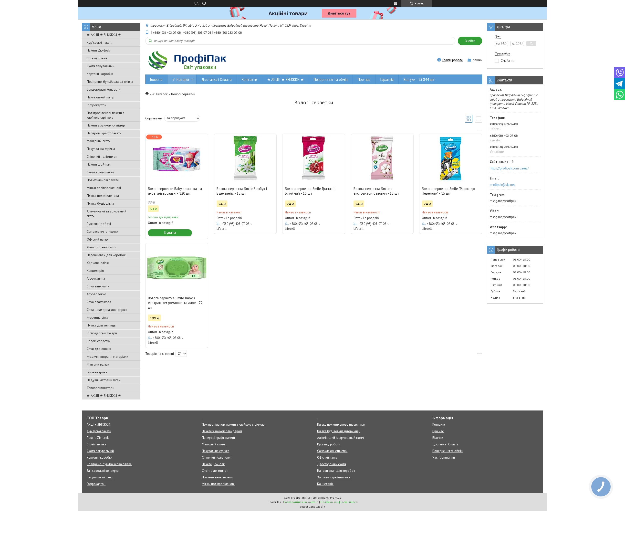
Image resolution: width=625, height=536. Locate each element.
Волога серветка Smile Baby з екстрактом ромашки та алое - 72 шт (175, 303)
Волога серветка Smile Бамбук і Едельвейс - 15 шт (242, 191)
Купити (170, 232)
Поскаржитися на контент (300, 502)
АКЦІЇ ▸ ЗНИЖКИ (98, 424)
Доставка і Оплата (216, 79)
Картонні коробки (100, 74)
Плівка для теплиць (101, 325)
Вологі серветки (99, 341)
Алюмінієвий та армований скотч (106, 213)
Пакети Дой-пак (98, 164)
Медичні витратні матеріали (107, 356)
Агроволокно (96, 294)
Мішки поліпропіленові (104, 188)
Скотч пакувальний (100, 66)
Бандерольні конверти (103, 89)
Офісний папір (97, 239)
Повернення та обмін (331, 79)
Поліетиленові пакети (103, 180)
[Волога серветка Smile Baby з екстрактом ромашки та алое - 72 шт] (177, 267)
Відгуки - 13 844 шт (419, 79)
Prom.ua (335, 497)
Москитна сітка (97, 317)
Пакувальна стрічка (101, 149)
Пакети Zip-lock (98, 50)
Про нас (364, 79)
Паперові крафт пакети (104, 133)
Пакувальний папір (100, 97)
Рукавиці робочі (99, 223)
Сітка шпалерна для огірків (107, 309)
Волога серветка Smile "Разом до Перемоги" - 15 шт (448, 191)
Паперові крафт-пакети (218, 438)
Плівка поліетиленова (103, 195)
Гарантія (387, 79)
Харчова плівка (98, 263)
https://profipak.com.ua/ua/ (509, 168)
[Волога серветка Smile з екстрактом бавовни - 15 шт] (382, 158)
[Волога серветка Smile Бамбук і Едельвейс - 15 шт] (245, 158)
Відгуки (437, 438)
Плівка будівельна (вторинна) (338, 431)
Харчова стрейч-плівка (333, 477)
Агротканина (96, 278)
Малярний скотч (98, 141)
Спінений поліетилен (102, 156)
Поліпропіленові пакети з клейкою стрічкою (105, 115)
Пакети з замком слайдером (222, 431)
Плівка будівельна (100, 203)
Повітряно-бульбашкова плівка (110, 81)
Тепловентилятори (100, 388)
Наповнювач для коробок (106, 255)
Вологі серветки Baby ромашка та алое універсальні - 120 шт (175, 191)
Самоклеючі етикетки (102, 231)
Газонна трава (97, 372)
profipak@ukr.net (502, 184)
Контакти (249, 79)
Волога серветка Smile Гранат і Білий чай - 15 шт (309, 191)
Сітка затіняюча (98, 286)
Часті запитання (443, 457)
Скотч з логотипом (100, 172)
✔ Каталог (180, 79)
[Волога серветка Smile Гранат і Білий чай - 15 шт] (313, 158)
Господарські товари (102, 333)
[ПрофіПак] (188, 60)
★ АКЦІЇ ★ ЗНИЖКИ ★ (104, 34)
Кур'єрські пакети (100, 42)
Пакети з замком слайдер (106, 125)
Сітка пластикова (99, 302)
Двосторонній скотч (101, 247)
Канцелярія (95, 270)
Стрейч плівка (97, 58)
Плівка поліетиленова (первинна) (341, 424)
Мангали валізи (98, 364)
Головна (156, 79)
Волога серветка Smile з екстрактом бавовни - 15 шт (376, 191)
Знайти (470, 41)
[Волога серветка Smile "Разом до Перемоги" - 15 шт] (450, 158)
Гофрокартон (96, 105)
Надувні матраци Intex (103, 380)
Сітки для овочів (99, 349)
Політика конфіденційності (339, 502)
